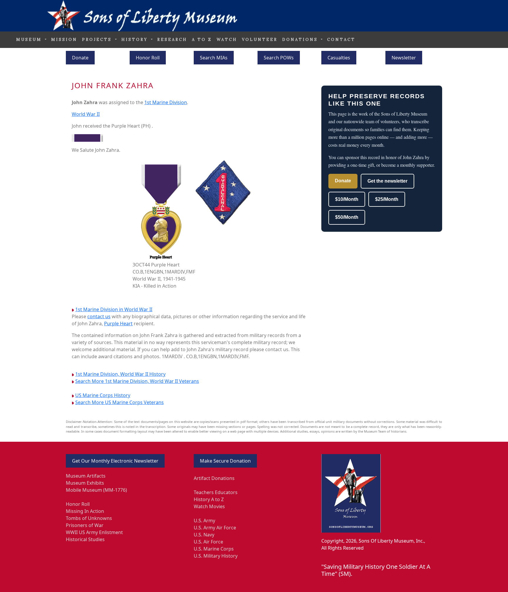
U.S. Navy (204, 534)
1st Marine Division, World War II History (120, 374)
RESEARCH (172, 39)
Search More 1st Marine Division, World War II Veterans (137, 381)
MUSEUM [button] (30, 39)
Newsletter (404, 57)
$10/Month (346, 199)
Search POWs (279, 57)
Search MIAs (214, 57)
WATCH (227, 39)
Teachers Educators (216, 492)
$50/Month (346, 217)
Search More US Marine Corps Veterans (119, 402)
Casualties (338, 57)
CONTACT (341, 39)
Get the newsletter (387, 181)
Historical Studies (85, 539)
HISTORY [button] (135, 39)
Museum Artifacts (86, 476)
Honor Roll (148, 57)
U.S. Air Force (208, 541)
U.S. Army (204, 520)
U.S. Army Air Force (215, 527)
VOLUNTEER (260, 39)
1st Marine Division (165, 102)
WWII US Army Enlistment (94, 532)
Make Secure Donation (225, 461)
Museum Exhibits (85, 483)
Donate (80, 57)
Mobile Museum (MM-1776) (96, 490)
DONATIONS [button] (301, 39)
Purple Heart (118, 323)
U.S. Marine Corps (214, 549)
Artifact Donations (214, 478)
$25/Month (386, 199)
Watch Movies (209, 506)
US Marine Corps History (102, 395)
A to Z (202, 39)
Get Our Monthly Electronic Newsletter (115, 461)
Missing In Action (85, 511)
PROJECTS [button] (98, 39)
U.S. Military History (216, 556)
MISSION (64, 39)
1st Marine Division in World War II (113, 309)
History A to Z (209, 499)
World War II (86, 114)
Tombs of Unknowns (89, 518)
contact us (99, 316)
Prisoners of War (84, 525)
